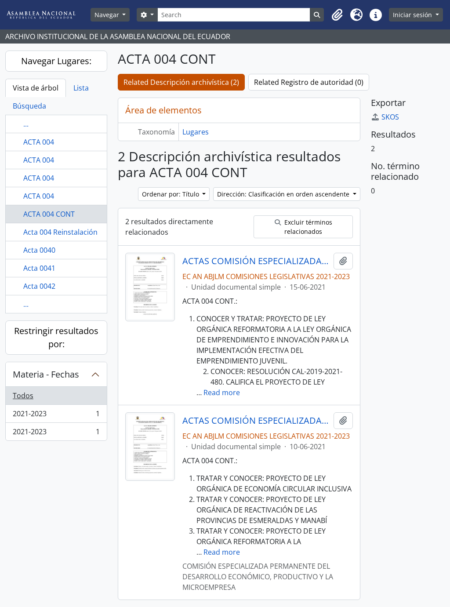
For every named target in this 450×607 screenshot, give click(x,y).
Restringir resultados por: (56, 337)
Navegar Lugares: (56, 61)
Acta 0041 (39, 268)
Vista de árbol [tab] (35, 88)
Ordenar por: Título (171, 194)
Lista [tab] (81, 88)
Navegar (107, 15)
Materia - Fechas (46, 374)
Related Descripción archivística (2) (181, 82)
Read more (221, 392)
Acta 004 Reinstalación (60, 232)
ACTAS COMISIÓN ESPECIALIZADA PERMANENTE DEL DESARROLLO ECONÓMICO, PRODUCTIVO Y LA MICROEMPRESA (256, 261)
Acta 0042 (39, 286)
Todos (23, 395)
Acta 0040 (39, 250)
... (26, 124)
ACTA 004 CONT (49, 214)
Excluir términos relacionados (307, 227)
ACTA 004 (38, 142)
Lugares (195, 132)
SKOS (390, 117)
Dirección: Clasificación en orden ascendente (284, 194)
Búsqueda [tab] (29, 106)
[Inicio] (48, 15)
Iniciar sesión (413, 15)
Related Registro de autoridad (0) (308, 82)
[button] (337, 15)
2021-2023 (56, 416)
